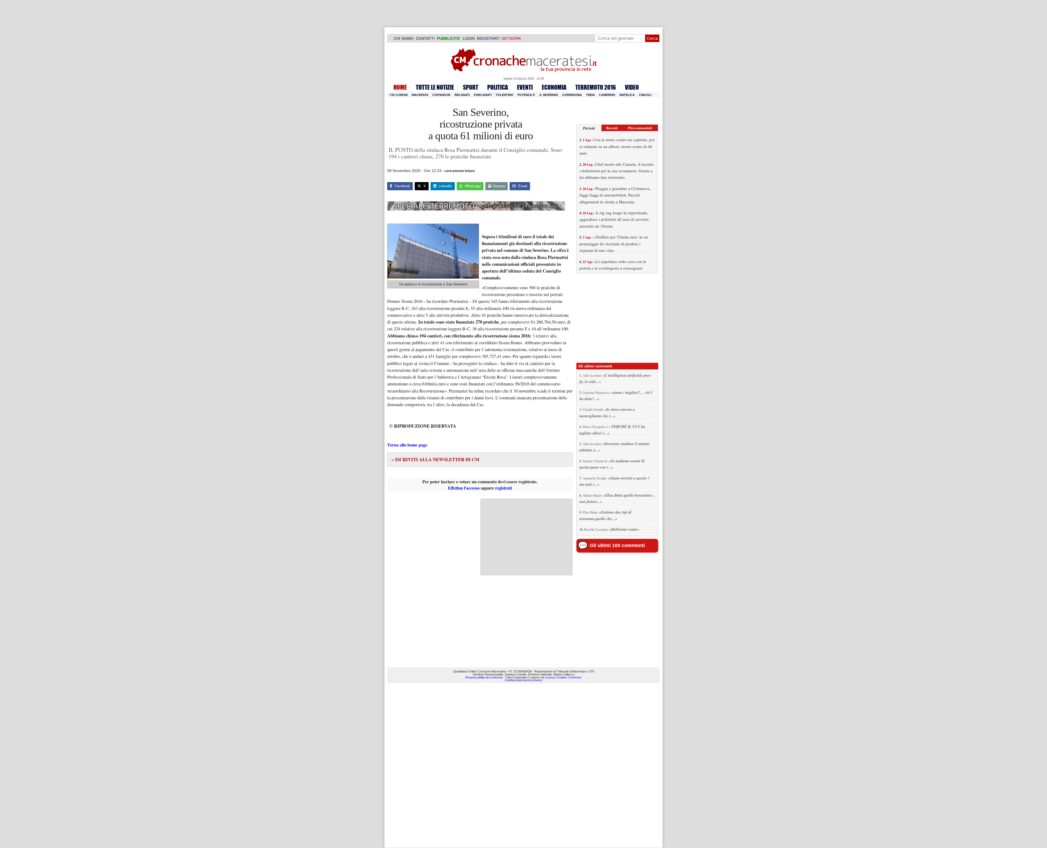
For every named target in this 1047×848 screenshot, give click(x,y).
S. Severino (548, 94)
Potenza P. (526, 94)
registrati (503, 488)
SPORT (470, 87)
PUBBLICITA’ (449, 38)
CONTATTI (425, 38)
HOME (400, 87)
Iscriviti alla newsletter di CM (435, 459)
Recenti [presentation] (612, 127)
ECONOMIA (554, 87)
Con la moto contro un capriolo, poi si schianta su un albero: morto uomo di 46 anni (617, 146)
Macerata (420, 94)
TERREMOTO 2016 (595, 87)
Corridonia (572, 94)
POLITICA (497, 87)
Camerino (607, 94)
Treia (590, 94)
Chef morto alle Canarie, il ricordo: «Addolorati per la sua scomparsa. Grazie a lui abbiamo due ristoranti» (617, 170)
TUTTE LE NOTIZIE (435, 87)
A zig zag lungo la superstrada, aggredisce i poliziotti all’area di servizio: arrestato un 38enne (614, 219)
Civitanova (441, 94)
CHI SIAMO (404, 38)
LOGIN (469, 38)
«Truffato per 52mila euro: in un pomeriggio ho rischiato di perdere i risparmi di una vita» (613, 243)
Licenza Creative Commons (563, 677)
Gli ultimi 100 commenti (617, 545)
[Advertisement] (526, 537)
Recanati (462, 94)
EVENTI (525, 87)
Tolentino (504, 94)
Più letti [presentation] (589, 128)
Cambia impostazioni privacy (524, 680)
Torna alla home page (407, 445)
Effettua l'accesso (464, 488)
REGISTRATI (488, 38)
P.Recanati (483, 94)
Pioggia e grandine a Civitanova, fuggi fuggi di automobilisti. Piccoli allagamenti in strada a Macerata (615, 195)
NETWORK (511, 38)
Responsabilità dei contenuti (483, 677)
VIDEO (632, 87)
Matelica (627, 94)
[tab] (588, 128)
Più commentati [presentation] (640, 127)
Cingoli (645, 94)
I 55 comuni (399, 94)
